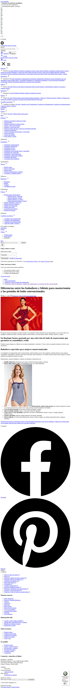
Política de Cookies (9, 637)
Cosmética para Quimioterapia (12, 218)
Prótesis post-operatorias (10, 205)
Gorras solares (8, 122)
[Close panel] (2, 245)
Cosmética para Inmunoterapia (12, 222)
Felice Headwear (8, 598)
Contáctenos (7, 653)
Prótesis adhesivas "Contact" (15, 199)
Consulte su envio (9, 651)
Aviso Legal (7, 638)
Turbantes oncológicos (10, 130)
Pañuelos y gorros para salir (11, 127)
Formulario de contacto (10, 675)
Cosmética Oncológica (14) (11, 581)
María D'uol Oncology (10, 608)
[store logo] (8, 45)
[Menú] (68, 672)
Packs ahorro (7, 236)
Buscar (3, 50)
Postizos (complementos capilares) (13, 172)
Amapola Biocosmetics (10, 611)
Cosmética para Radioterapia (12, 220)
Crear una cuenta (12, 57)
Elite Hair (6, 605)
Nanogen (6, 612)
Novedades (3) (8, 584)
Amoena (6, 601)
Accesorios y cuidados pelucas (12, 173)
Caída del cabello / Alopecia (11, 223)
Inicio (5, 279)
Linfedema (4, 107)
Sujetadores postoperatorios (11, 145)
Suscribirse (31, 679)
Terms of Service (45, 261)
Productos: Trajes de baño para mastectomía (17, 282)
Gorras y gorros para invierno (12, 125)
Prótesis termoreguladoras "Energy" (17, 201)
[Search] (1, 49)
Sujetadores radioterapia (10, 146)
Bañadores (4, 90)
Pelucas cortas (8, 167)
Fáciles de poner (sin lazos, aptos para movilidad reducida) (20, 128)
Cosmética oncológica (7, 102)
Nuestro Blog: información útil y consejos (15, 622)
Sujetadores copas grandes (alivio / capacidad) (16, 151)
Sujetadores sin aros (9, 148)
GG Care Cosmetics (9, 609)
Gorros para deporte (9, 135)
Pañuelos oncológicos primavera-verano (15, 121)
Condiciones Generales (10, 635)
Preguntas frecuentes (9, 649)
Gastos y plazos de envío (11, 646)
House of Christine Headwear (12, 600)
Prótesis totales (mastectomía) (12, 195)
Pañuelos (3, 68)
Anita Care (7, 603)
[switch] (65, 683)
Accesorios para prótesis (10, 209)
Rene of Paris (8, 606)
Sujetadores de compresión (11, 152)
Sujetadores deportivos (10, 157)
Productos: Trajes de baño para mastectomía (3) (17, 592)
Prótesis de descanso (9, 210)
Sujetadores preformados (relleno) (13, 155)
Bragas (3, 109)
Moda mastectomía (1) (10, 582)
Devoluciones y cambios (11, 648)
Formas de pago (8, 645)
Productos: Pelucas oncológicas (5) (13, 579)
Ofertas (3, 111)
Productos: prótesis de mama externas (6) (15, 578)
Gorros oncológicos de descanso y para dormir (17, 132)
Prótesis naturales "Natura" (15, 198)
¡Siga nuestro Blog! (10, 281)
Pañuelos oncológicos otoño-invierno (14, 124)
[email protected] (8, 672)
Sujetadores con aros (9, 149)
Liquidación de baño (9, 186)
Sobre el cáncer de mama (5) (12, 575)
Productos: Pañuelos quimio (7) (12, 587)
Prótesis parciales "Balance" (11, 204)
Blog (2, 115)
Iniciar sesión (4, 57)
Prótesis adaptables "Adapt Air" (12, 202)
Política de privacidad (10, 633)
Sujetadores (4, 76)
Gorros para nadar (9, 133)
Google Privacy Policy (31, 261)
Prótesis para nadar (9, 207)
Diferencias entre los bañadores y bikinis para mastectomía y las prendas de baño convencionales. (31, 284)
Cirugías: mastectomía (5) (11, 585)
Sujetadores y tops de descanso (12, 154)
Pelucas (3, 84)
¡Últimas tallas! (8, 235)
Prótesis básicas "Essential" (15, 196)
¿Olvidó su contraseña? (15, 258)
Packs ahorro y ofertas (10, 136)
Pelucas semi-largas (9, 168)
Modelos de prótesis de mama (12, 624)
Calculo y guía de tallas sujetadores (13, 621)
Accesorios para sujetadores (11, 159)
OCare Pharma (8, 614)
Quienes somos (8, 632)
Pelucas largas (8, 170)
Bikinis (6, 183)
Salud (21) (7, 576)
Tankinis (6, 185)
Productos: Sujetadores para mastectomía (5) (16, 589)
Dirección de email (6, 679)
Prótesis (3, 95)
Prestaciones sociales (9, 625)
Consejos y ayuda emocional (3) (13, 590)
